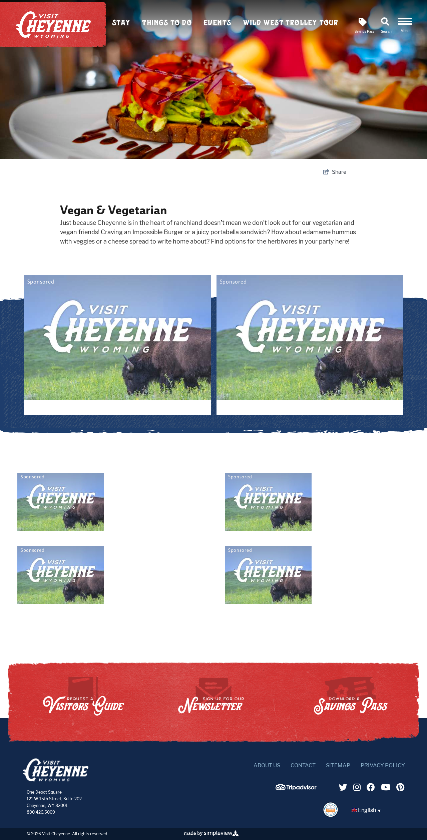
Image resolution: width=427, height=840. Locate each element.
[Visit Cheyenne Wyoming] (55, 770)
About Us (267, 765)
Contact (303, 765)
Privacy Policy (383, 765)
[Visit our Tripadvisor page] (290, 788)
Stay (121, 22)
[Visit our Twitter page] (343, 787)
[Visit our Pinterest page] (400, 787)
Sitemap (338, 765)
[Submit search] (279, 46)
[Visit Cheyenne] (53, 24)
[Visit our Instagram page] (357, 787)
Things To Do (166, 22)
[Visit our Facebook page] (371, 787)
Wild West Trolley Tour (290, 22)
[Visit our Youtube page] (385, 787)
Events (217, 22)
